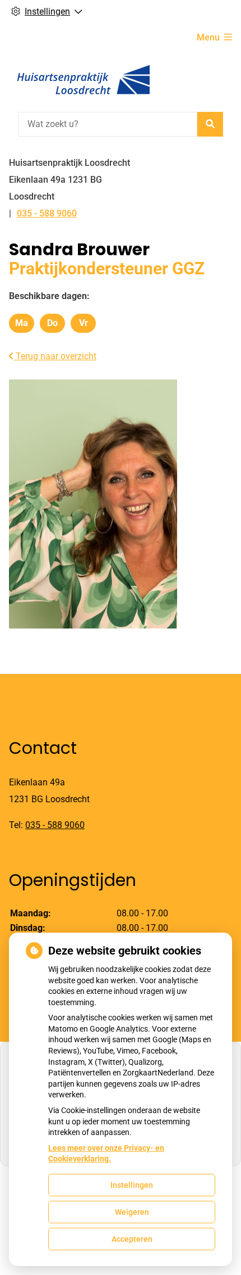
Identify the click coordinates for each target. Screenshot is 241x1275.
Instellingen (131, 1185)
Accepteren (132, 1239)
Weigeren (132, 1212)
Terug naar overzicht (54, 356)
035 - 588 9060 (55, 825)
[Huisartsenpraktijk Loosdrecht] (82, 80)
